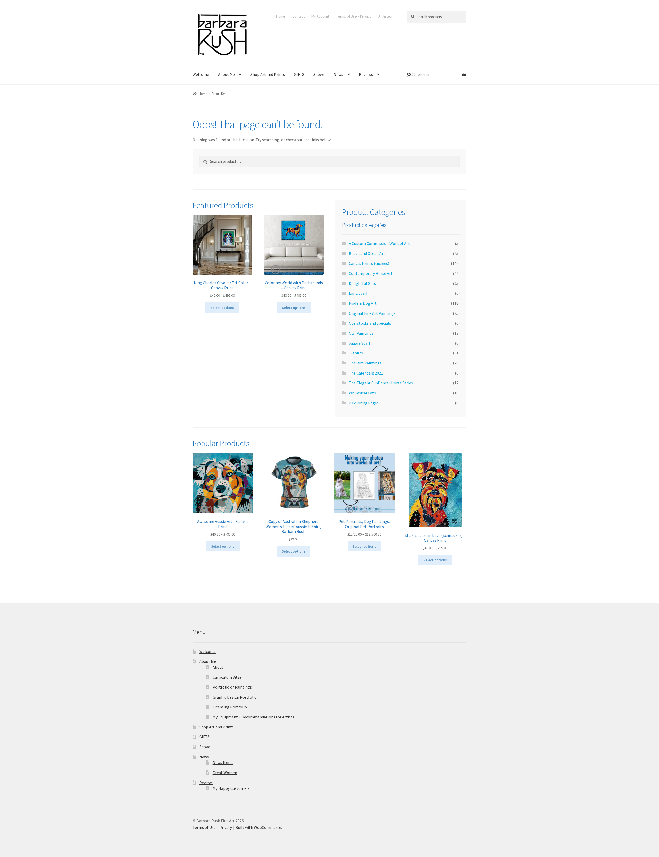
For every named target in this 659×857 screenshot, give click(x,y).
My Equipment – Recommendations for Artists (253, 716)
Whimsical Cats (362, 392)
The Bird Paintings (365, 363)
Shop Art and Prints (267, 74)
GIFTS (299, 74)
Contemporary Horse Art (371, 273)
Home (280, 16)
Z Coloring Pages (364, 402)
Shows (319, 74)
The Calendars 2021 (366, 373)
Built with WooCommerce (258, 827)
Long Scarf (358, 293)
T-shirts (356, 352)
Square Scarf (359, 343)
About (218, 667)
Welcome (201, 74)
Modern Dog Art (363, 303)
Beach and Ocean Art (367, 253)
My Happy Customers (231, 788)
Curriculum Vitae (227, 677)
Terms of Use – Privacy (353, 16)
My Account (320, 16)
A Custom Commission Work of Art (379, 243)
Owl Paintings (361, 333)
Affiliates (385, 16)
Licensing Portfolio (230, 706)
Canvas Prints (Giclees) (369, 263)
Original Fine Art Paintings (372, 313)
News (338, 74)
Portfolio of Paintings (232, 687)
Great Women (225, 772)
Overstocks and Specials (370, 323)
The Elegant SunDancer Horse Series (381, 382)
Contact (298, 16)
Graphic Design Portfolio (235, 697)
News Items (223, 762)
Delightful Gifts (362, 283)
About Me (226, 74)
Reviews (366, 74)
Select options (222, 307)
